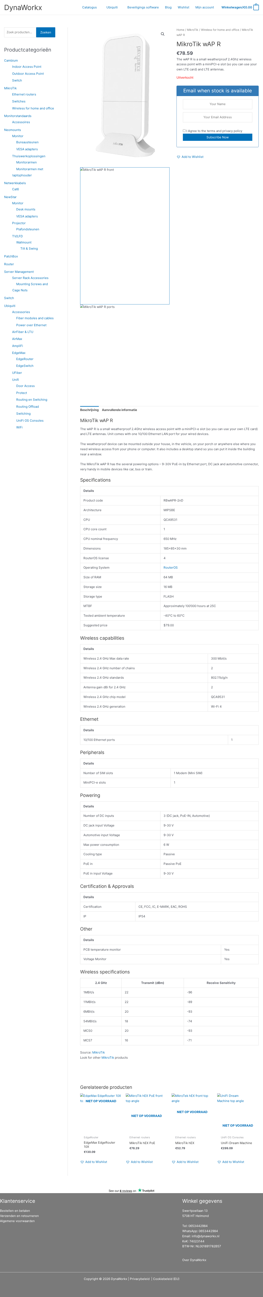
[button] (162, 34)
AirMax (17, 339)
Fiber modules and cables (35, 318)
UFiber (17, 373)
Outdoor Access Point (28, 74)
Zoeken (45, 32)
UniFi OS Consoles (30, 420)
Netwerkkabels (15, 183)
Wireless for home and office (33, 108)
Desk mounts (25, 209)
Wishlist (183, 7)
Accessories (21, 312)
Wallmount (23, 242)
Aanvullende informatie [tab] (119, 410)
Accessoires (21, 122)
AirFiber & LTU (22, 332)
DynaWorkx (23, 7)
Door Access (25, 386)
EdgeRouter (24, 359)
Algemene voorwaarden (17, 1221)
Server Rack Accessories (30, 278)
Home (180, 29)
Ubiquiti (112, 7)
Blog (168, 7)
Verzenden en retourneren (19, 1216)
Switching (23, 413)
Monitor (17, 136)
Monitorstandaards (17, 116)
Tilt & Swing (29, 248)
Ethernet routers (24, 94)
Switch (17, 80)
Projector (19, 223)
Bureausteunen (27, 142)
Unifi (15, 380)
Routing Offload (27, 407)
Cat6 (15, 189)
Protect (21, 393)
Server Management (19, 272)
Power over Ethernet (31, 325)
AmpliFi (17, 346)
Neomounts (12, 130)
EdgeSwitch (24, 366)
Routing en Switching (31, 400)
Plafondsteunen (27, 229)
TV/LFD (17, 236)
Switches (18, 101)
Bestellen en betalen (15, 1211)
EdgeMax (18, 353)
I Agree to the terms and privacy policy (214, 131)
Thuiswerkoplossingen (28, 156)
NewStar (10, 197)
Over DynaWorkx (194, 1260)
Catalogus (89, 7)
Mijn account (204, 7)
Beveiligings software (143, 7)
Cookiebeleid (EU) (166, 1279)
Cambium (11, 60)
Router (9, 264)
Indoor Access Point (26, 67)
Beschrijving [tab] (89, 410)
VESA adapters (27, 149)
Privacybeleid (140, 1279)
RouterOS (171, 567)
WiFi (19, 427)
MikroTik (10, 88)
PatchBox (11, 256)
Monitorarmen (26, 162)
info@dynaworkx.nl (205, 1236)
